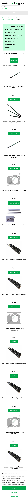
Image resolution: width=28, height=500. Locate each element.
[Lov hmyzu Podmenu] (14, 32)
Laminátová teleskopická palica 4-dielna (14, 363)
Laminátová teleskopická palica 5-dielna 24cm (14, 433)
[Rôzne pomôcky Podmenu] (17, 38)
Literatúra (8, 41)
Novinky (7, 47)
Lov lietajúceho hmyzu (8, 19)
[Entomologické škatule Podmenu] (21, 29)
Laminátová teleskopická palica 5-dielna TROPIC (14, 467)
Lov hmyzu (17, 18)
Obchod (10, 18)
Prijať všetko (14, 488)
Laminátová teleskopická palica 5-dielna (14, 398)
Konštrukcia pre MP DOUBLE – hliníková (14, 190)
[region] (14, 485)
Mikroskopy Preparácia (12, 35)
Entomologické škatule (12, 29)
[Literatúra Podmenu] (14, 41)
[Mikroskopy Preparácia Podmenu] (21, 35)
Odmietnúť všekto (14, 496)
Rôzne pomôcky (10, 38)
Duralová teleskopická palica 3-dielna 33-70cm (14, 87)
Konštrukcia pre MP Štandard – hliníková (14, 225)
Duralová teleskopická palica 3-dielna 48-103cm (14, 121)
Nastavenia (14, 492)
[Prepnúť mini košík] (6, 8)
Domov (4, 18)
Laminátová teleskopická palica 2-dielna (14, 259)
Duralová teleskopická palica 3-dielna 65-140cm (14, 156)
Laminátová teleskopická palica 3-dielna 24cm (14, 329)
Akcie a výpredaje (10, 44)
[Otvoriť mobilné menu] (14, 13)
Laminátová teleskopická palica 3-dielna (14, 294)
